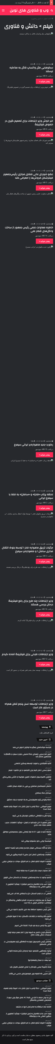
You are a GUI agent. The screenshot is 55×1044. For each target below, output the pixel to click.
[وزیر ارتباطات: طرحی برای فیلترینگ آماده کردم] (27, 633)
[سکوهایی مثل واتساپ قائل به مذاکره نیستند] (27, 46)
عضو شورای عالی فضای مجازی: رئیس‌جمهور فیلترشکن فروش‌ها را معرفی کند (28, 176)
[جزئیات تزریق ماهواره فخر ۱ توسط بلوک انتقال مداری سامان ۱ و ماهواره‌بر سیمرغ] (27, 526)
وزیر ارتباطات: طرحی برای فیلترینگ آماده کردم (27, 654)
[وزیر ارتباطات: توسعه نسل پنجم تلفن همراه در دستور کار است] (27, 683)
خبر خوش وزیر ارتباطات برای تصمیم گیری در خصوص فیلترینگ (29, 122)
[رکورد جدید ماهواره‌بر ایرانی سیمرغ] (27, 342)
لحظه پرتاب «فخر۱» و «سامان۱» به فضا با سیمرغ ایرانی (31, 496)
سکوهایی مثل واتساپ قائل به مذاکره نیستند (31, 69)
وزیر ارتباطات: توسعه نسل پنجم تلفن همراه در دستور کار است (29, 705)
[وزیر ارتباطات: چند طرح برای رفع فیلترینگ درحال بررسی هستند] (27, 580)
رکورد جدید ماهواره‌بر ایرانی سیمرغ (33, 444)
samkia (48, 64)
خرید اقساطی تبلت (46, 733)
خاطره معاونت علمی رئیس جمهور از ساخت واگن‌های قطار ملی (29, 229)
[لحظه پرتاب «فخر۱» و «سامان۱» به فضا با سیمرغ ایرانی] (27, 473)
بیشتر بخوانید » (44, 81)
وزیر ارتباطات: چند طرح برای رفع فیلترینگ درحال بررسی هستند (30, 602)
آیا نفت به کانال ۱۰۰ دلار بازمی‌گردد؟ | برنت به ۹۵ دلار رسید (27, 3)
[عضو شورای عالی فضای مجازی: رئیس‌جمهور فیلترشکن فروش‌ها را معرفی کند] (27, 153)
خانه (50, 18)
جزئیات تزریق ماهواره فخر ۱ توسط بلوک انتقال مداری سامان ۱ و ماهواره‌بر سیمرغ (27, 549)
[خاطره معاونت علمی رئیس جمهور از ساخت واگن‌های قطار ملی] (27, 206)
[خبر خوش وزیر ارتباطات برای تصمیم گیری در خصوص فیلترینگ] (27, 100)
